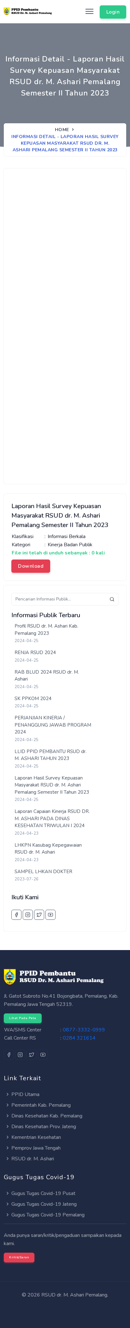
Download (31, 566)
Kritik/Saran (19, 1257)
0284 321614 (79, 1038)
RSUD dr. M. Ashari (32, 1158)
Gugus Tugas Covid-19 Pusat (42, 1193)
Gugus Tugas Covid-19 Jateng (43, 1204)
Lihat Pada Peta (22, 1018)
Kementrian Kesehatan (35, 1137)
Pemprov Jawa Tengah (35, 1148)
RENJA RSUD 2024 (35, 652)
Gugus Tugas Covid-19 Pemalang (47, 1214)
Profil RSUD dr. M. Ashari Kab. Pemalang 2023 (46, 629)
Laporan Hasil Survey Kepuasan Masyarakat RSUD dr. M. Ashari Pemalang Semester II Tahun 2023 (52, 785)
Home (62, 130)
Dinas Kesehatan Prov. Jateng (43, 1126)
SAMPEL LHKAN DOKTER (43, 871)
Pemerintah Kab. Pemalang (40, 1105)
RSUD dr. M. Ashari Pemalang (74, 1294)
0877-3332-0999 (84, 1029)
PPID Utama (24, 1094)
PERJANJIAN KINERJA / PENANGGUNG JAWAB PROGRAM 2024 (53, 725)
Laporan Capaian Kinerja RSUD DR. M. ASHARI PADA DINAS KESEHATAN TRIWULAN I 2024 (52, 818)
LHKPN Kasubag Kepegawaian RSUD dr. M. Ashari (48, 848)
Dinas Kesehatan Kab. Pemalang (46, 1115)
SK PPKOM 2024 (33, 698)
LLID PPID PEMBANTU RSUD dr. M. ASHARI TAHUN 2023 (50, 755)
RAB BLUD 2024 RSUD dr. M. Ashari (47, 675)
